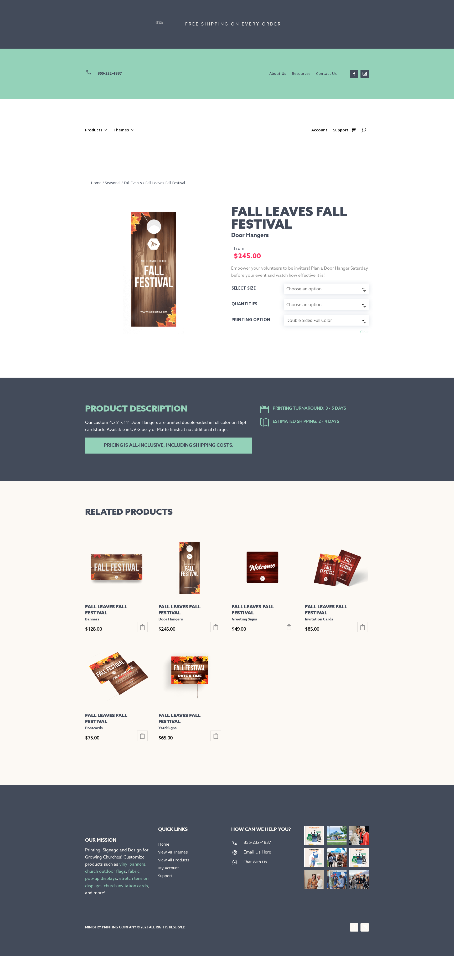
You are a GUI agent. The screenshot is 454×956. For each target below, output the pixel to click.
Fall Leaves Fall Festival (165, 182)
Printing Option (250, 319)
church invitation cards (126, 886)
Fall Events (133, 182)
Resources (301, 74)
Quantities (244, 304)
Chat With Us (255, 861)
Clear (364, 331)
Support (340, 130)
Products (93, 130)
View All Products (173, 860)
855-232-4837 (109, 73)
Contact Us (326, 74)
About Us (277, 74)
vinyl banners (132, 864)
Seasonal (112, 182)
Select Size (243, 288)
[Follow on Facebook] (354, 74)
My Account (168, 868)
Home (96, 182)
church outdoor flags (105, 871)
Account (319, 130)
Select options (142, 627)
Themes (121, 130)
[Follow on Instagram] (364, 74)
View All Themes (173, 852)
